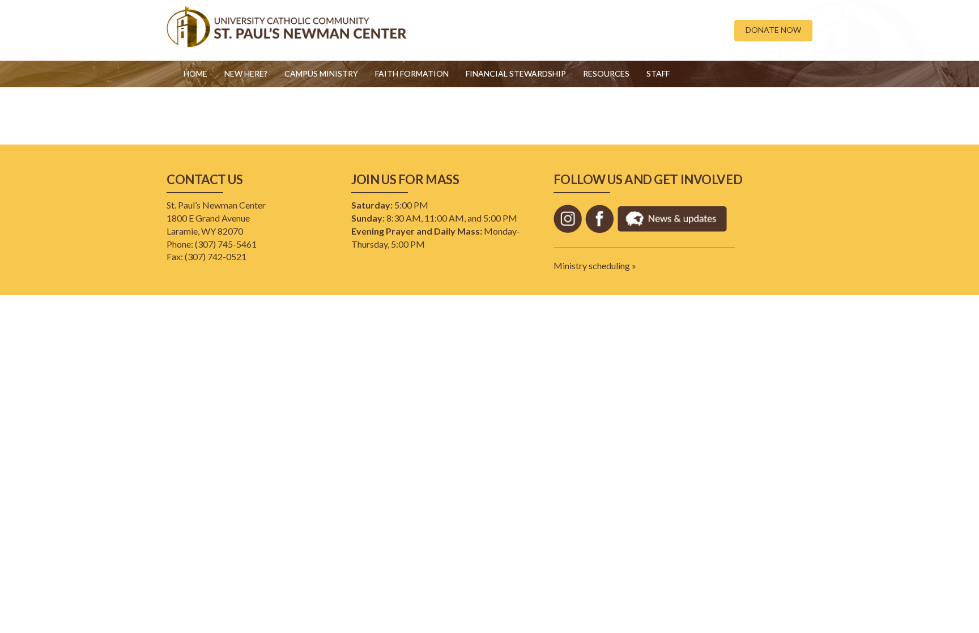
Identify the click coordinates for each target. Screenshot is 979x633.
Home (195, 73)
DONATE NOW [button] (773, 30)
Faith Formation (412, 73)
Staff (658, 73)
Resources (606, 73)
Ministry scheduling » (595, 265)
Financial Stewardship (516, 73)
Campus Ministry (321, 73)
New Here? (245, 73)
